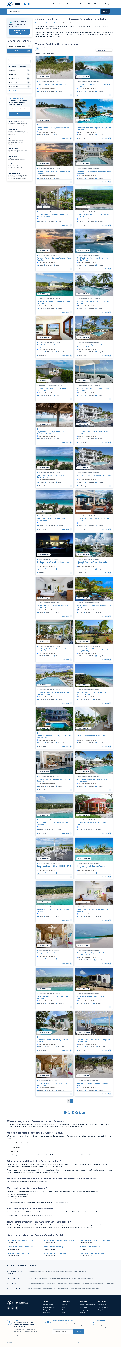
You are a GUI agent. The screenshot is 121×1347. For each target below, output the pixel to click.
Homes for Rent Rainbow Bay (90, 1247)
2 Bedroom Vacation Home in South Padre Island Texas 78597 (74, 1283)
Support (100, 1310)
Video (63, 1307)
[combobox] (53, 11)
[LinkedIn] (12, 1308)
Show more (12, 90)
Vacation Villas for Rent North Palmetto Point (95, 1240)
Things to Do (47, 1310)
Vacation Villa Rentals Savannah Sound (21, 1247)
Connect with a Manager (19, 32)
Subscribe (78, 1332)
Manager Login (84, 1310)
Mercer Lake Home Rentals (85, 1278)
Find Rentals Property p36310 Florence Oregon (63, 1278)
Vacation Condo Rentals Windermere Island (59, 1240)
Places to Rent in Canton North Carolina (39, 1271)
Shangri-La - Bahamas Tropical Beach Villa (53, 953)
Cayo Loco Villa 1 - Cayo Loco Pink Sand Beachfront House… (52, 433)
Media (63, 1310)
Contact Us (100, 1332)
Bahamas (49, 23)
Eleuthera (57, 23)
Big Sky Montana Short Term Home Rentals (87, 1288)
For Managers (106, 4)
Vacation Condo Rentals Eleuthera (92, 1253)
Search (19, 114)
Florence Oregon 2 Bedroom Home (38, 1278)
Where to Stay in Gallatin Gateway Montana (40, 1288)
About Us (64, 1304)
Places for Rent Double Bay (53, 1247)
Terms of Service (103, 1307)
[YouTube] (8, 1308)
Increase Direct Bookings (87, 1304)
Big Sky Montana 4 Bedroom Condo (64, 1288)
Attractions (70, 4)
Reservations (102, 1304)
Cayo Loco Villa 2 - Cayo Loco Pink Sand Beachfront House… (91, 693)
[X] (17, 1308)
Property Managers (49, 1307)
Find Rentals (39, 23)
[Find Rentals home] (20, 4)
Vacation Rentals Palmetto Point (19, 1253)
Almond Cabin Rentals (79, 1271)
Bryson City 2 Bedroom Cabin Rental (61, 1271)
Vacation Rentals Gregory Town (55, 1253)
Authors (64, 1312)
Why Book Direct (93, 4)
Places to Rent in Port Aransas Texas (103, 1283)
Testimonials (83, 1307)
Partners (82, 1312)
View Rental (66, 95)
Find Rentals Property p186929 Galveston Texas (41, 1283)
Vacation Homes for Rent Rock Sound (21, 1240)
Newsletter (46, 1312)
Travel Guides (81, 4)
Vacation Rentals (58, 4)
